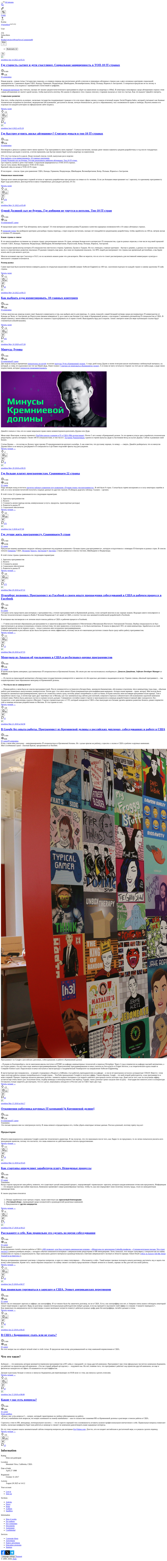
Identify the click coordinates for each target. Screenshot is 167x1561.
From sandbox (6, 1414)
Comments (28, 40)
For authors (10, 1521)
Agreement (10, 1528)
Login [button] (3, 15)
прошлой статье (9, 231)
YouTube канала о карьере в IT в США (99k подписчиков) (60, 435)
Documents (10, 1526)
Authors (9, 1509)
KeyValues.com (79, 1429)
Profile (3, 40)
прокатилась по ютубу (37, 364)
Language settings (8, 1556)
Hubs (8, 1506)
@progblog (5, 25)
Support (19, 1556)
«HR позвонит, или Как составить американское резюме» (66, 1249)
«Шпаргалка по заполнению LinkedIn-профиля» (111, 1249)
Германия (12, 551)
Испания (26, 551)
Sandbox (9, 1511)
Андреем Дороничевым (74, 438)
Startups (9, 1547)
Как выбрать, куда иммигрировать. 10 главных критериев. (25, 158)
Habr (14, 1559)
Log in (8, 1492)
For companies (11, 1524)
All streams (9, 2)
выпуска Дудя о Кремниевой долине (70, 364)
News (20, 40)
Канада (34, 551)
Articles (10, 40)
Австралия (42, 551)
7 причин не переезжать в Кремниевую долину (79, 366)
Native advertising (13, 1543)
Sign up (9, 1494)
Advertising (10, 1541)
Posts (16, 40)
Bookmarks (12, 49)
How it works (11, 1519)
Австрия (52, 551)
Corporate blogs (12, 1538)
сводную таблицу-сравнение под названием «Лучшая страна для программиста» (60, 488)
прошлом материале (11, 90)
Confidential (10, 1530)
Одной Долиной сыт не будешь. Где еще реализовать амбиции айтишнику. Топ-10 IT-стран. (39, 160)
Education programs (13, 1545)
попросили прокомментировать (33, 368)
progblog (4, 60)
